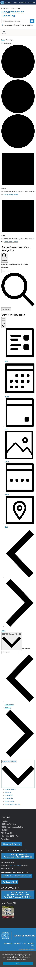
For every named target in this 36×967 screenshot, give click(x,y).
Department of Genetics (12, 14)
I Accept (18, 963)
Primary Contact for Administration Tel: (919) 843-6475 (18, 855)
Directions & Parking (11, 844)
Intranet (17, 943)
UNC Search (31, 2)
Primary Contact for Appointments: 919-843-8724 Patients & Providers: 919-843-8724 (18, 894)
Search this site (7, 25)
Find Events (6, 309)
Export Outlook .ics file (12, 804)
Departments (22, 2)
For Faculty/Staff (10, 882)
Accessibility (8, 2)
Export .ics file (9, 801)
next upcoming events (11, 195)
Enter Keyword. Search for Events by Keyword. (14, 265)
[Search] (32, 21)
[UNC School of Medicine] (18, 935)
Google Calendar (10, 789)
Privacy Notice (22, 959)
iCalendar (8, 792)
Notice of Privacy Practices (26, 949)
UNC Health (8, 943)
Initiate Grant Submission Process (17, 876)
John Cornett (16, 865)
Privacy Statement (28, 943)
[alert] (18, 172)
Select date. (26, 648)
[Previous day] (20, 577)
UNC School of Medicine (10, 8)
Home (3, 40)
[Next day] (20, 626)
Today (3, 631)
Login (32, 946)
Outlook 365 (9, 795)
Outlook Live (9, 798)
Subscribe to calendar (9, 761)
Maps (15, 2)
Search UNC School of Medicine (24, 25)
